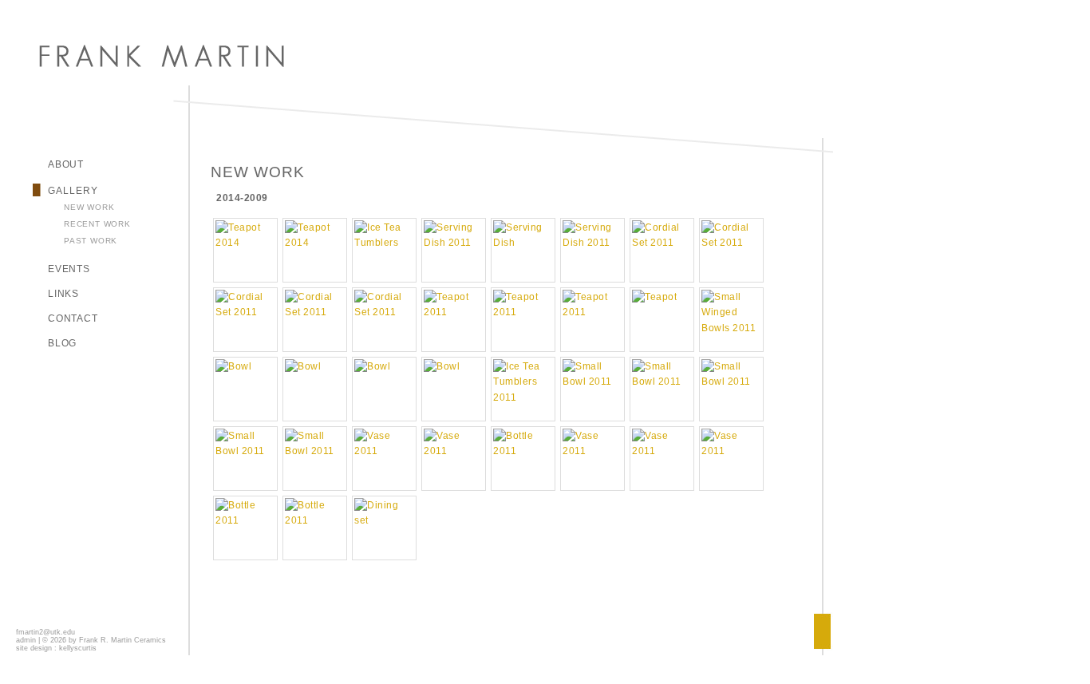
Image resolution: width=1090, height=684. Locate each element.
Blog (62, 343)
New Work (89, 207)
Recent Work (97, 223)
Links (63, 293)
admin (26, 640)
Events (69, 269)
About (66, 164)
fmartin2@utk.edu (45, 632)
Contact (73, 318)
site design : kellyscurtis (56, 648)
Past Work (90, 240)
